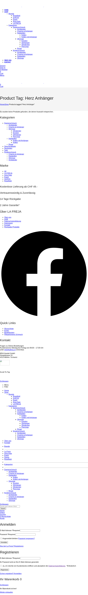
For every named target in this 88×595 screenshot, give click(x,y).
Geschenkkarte (10, 146)
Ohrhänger (17, 135)
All (5, 171)
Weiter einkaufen (6, 592)
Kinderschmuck (10, 152)
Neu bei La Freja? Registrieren (12, 546)
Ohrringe (12, 129)
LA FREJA (8, 173)
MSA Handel (20, 368)
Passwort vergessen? (26, 538)
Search (3, 508)
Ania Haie (8, 175)
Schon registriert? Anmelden (11, 573)
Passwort (7, 534)
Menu (2, 75)
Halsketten (13, 139)
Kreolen (16, 133)
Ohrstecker (17, 131)
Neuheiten (8, 148)
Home (2, 104)
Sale (6, 150)
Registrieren (4, 570)
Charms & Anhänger (16, 127)
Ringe (11, 144)
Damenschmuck (10, 123)
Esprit (6, 177)
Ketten (15, 142)
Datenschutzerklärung (57, 566)
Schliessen (4, 381)
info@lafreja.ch (10, 350)
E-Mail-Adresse (10, 558)
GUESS (7, 179)
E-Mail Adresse (10, 530)
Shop (7, 104)
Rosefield (8, 181)
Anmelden (4, 542)
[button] (44, 274)
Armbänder (13, 125)
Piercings (16, 137)
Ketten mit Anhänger (20, 140)
